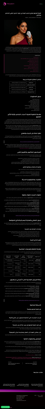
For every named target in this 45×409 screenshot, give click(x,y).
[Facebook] (11, 407)
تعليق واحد (26, 17)
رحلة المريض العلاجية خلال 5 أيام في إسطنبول (31, 68)
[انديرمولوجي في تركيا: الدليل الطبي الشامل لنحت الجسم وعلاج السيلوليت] (22, 378)
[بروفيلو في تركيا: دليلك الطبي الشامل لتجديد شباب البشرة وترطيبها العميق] (8, 378)
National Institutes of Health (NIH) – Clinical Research (14, 357)
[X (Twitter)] (10, 407)
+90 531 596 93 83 (19, 399)
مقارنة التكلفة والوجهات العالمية (33, 67)
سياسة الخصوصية (40, 396)
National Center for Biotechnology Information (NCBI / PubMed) (31, 358)
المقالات (35, 395)
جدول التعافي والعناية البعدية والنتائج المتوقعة (31, 65)
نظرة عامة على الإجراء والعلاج (33, 60)
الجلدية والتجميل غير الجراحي (32, 17)
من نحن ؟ (38, 395)
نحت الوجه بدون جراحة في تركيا (24, 148)
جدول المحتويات (35, 57)
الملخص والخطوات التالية (34, 71)
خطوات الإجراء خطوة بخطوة (33, 64)
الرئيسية (42, 395)
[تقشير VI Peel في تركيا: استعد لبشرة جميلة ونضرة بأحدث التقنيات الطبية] (36, 378)
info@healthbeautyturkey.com (21, 400)
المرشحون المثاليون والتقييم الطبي (32, 61)
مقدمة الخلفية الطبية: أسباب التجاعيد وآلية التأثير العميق (29, 58)
